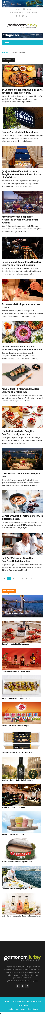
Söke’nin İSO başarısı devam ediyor (15, 726)
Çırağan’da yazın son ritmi (17, 613)
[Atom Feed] (23, 16)
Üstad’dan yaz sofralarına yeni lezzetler (17, 753)
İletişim (34, 12)
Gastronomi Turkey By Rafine (31, 1001)
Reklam (27, 12)
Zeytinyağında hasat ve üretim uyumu (16, 671)
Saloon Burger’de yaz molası (13, 834)
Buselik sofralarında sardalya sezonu (16, 698)
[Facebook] (16, 16)
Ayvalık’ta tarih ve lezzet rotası (13, 807)
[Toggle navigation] (7, 42)
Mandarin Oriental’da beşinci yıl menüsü (17, 889)
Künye (21, 12)
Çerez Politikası (20, 1009)
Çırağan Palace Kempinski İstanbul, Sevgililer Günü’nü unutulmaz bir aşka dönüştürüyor (21, 174)
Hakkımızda (14, 12)
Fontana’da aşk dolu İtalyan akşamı (20, 132)
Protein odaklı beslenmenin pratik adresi (17, 861)
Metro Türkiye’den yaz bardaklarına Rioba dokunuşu (22, 916)
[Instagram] (20, 16)
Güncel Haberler (23, 1005)
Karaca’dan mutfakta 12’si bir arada (15, 644)
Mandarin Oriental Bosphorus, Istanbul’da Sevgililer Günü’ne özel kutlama (20, 219)
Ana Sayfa (5, 52)
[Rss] (18, 986)
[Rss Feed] (26, 16)
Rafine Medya (16, 1001)
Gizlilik (10, 1009)
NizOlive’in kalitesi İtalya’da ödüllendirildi (17, 780)
